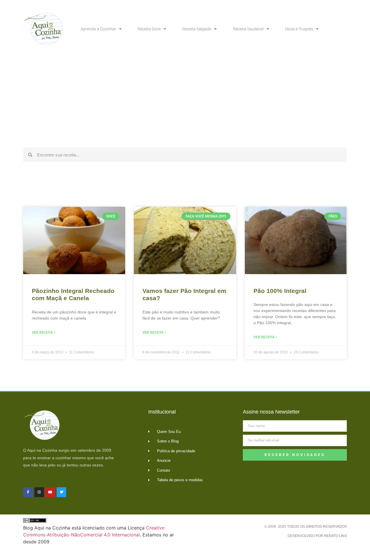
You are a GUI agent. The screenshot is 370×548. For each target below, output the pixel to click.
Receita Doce (149, 29)
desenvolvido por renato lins (317, 536)
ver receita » (44, 333)
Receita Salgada (196, 29)
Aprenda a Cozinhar (98, 29)
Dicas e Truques (299, 29)
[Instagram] (39, 492)
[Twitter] (61, 492)
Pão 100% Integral (280, 290)
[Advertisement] (185, 101)
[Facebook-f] (28, 492)
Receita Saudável (248, 29)
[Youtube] (50, 492)
